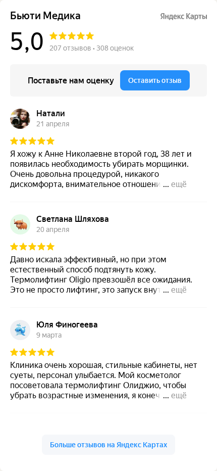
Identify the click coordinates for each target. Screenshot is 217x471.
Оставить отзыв (155, 80)
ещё (179, 184)
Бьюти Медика (45, 16)
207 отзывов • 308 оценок (91, 48)
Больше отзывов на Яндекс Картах (108, 445)
